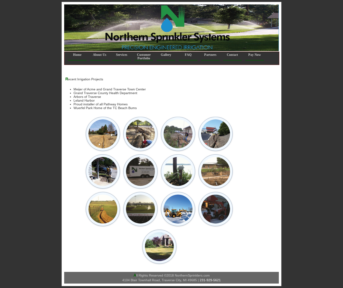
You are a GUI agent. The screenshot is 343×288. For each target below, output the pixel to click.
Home (77, 55)
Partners (210, 55)
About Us (99, 55)
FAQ (188, 55)
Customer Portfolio (144, 56)
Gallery (166, 55)
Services (121, 55)
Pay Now (254, 55)
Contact (232, 55)
